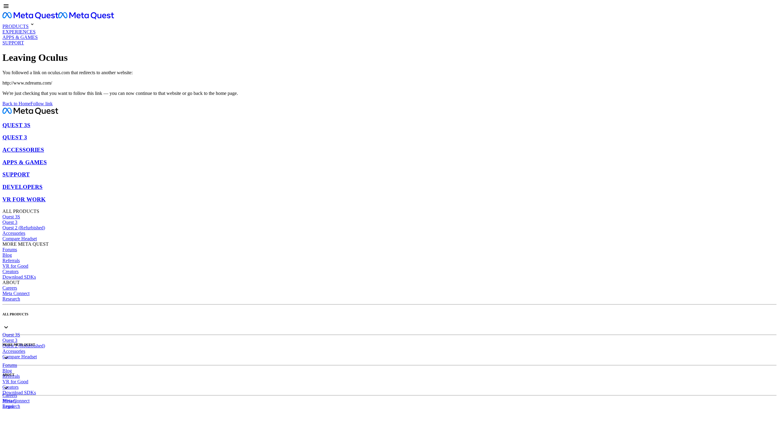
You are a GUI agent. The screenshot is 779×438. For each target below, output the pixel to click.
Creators (10, 271)
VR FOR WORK (24, 199)
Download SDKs (19, 277)
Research (11, 298)
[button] (389, 6)
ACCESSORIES (23, 150)
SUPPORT (16, 174)
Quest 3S (11, 216)
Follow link (41, 103)
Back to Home (16, 103)
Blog (7, 255)
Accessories (13, 233)
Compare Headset (19, 238)
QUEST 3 (14, 137)
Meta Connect (16, 293)
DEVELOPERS (22, 187)
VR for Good (15, 266)
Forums (9, 249)
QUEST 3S (16, 125)
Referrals (11, 260)
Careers (9, 287)
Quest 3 (9, 222)
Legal (7, 406)
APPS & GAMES (24, 162)
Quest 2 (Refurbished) (23, 227)
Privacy (9, 400)
